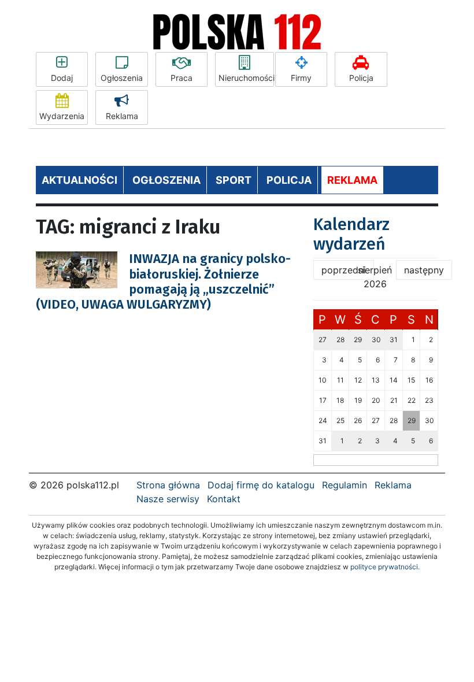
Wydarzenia (61, 116)
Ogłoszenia (122, 78)
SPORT (233, 180)
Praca (181, 78)
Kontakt (223, 499)
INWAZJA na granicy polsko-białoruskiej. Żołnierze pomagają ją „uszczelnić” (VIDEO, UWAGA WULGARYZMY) (163, 281)
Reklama (122, 116)
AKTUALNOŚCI (79, 180)
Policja (361, 78)
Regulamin (344, 485)
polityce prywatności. (385, 566)
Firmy (301, 78)
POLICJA (289, 180)
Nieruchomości (246, 78)
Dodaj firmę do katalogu (261, 485)
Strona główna (168, 485)
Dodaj (62, 78)
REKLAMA (352, 180)
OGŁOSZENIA (166, 180)
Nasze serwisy (167, 499)
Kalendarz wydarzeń (351, 234)
